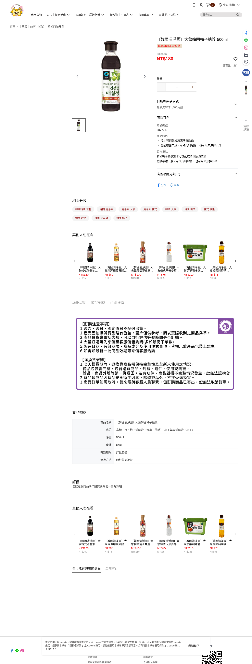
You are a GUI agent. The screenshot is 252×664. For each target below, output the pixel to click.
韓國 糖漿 (189, 209)
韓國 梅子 (121, 218)
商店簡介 (92, 657)
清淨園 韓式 (150, 209)
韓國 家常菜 (101, 218)
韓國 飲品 (80, 218)
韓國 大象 (170, 209)
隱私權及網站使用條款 (99, 662)
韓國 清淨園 (106, 209)
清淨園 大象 (128, 209)
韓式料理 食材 (83, 209)
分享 (164, 185)
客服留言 (148, 657)
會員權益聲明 (150, 662)
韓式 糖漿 (209, 209)
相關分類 (79, 201)
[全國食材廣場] (17, 10)
